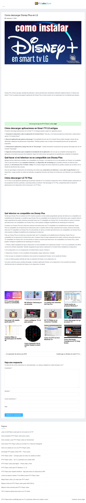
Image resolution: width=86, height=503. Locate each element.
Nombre (7, 391)
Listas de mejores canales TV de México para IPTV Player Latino (20, 475)
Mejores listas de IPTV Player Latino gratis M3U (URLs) (17, 483)
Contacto (74, 499)
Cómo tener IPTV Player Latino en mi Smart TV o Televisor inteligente (21, 444)
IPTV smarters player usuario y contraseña (12, 302)
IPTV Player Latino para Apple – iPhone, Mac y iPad (16, 463)
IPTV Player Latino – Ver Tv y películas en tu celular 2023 (18, 459)
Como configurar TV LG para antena (32, 321)
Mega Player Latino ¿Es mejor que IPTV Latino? (15, 479)
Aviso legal (81, 499)
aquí (55, 124)
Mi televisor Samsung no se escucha (33, 303)
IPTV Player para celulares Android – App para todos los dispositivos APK (23, 471)
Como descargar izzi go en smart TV (72, 321)
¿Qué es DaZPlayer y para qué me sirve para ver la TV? (17, 432)
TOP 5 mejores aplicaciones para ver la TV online (15, 491)
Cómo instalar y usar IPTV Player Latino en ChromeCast (17, 440)
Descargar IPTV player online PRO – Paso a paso (15, 452)
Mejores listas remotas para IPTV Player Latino (15, 487)
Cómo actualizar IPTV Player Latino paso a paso (15, 436)
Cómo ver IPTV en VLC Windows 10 (52, 338)
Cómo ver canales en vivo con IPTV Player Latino (15, 448)
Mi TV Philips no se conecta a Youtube (50, 321)
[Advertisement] (43, 79)
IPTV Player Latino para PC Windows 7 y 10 (14, 467)
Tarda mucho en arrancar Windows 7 (71, 305)
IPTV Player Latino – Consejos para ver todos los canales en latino (20, 456)
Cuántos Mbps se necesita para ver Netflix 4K (13, 338)
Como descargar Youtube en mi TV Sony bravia (72, 341)
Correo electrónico (10, 399)
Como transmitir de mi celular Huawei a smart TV (32, 345)
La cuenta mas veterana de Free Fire (52, 303)
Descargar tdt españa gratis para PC (12, 321)
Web (6, 406)
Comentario (8, 368)
